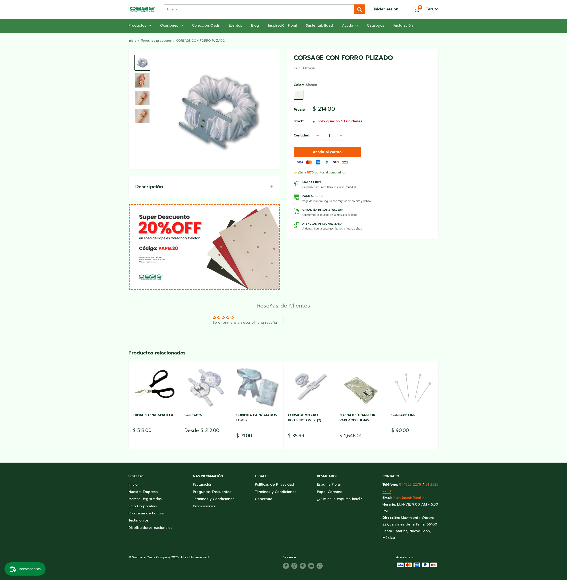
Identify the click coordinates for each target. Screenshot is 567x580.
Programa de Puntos (146, 513)
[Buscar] (359, 9)
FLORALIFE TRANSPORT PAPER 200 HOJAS (358, 417)
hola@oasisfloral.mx (410, 497)
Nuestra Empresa (143, 491)
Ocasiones (169, 25)
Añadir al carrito (327, 152)
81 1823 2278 (410, 484)
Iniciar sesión (386, 9)
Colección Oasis (206, 25)
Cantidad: (302, 135)
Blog (255, 25)
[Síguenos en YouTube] (311, 566)
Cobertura (263, 499)
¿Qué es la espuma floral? (339, 499)
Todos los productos (156, 40)
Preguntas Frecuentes (212, 491)
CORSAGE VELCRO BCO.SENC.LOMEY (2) (304, 417)
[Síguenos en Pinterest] (303, 566)
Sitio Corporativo (142, 506)
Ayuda (347, 25)
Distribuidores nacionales (150, 527)
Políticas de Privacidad (274, 484)
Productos (137, 25)
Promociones (204, 506)
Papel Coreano (329, 491)
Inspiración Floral (282, 25)
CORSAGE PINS (403, 415)
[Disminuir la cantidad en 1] (317, 135)
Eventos (235, 25)
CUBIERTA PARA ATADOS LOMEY (256, 417)
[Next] (439, 405)
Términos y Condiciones (213, 499)
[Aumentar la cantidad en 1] (341, 135)
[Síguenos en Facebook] (286, 566)
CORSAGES (193, 415)
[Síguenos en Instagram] (294, 566)
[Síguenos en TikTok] (320, 566)
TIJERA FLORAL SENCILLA (153, 415)
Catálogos (375, 25)
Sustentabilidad (319, 25)
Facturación (403, 25)
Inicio (132, 40)
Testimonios (138, 520)
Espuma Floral (329, 484)
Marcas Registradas (145, 499)
